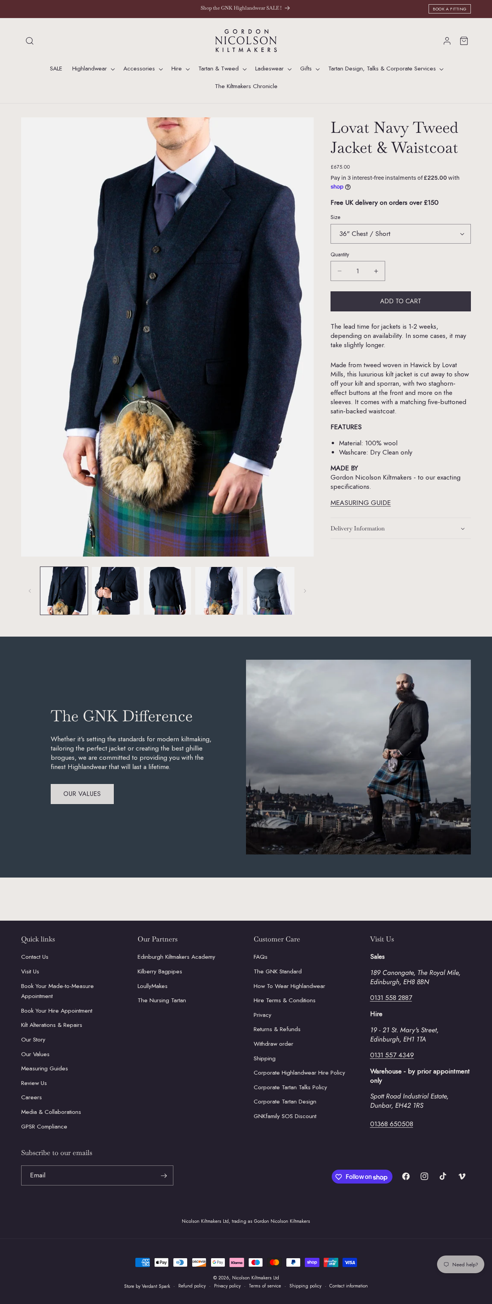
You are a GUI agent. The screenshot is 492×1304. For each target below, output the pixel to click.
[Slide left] (29, 590)
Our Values (82, 793)
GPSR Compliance (44, 1126)
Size (336, 217)
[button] (29, 40)
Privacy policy (227, 1285)
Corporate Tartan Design (285, 1102)
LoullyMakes (153, 986)
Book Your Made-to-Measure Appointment (57, 991)
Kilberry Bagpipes (160, 971)
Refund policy (192, 1285)
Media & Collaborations (51, 1112)
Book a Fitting (450, 9)
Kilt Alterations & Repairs (51, 1025)
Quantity (340, 254)
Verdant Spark (156, 1285)
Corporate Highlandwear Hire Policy (299, 1073)
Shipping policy (305, 1285)
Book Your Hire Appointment (56, 1010)
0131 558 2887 (391, 998)
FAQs (261, 957)
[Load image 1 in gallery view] (64, 591)
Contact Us (34, 957)
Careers (31, 1097)
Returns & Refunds (277, 1029)
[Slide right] (305, 590)
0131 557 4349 (392, 1055)
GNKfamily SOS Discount (285, 1116)
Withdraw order (273, 1044)
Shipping (265, 1058)
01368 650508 (391, 1124)
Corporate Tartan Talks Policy (290, 1087)
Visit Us (30, 971)
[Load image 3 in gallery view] (167, 591)
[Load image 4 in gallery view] (219, 591)
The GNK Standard (278, 971)
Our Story (33, 1039)
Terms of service (265, 1285)
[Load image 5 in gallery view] (271, 591)
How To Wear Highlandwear (289, 986)
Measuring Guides (44, 1069)
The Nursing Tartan (162, 1000)
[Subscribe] (164, 1176)
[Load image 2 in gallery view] (116, 591)
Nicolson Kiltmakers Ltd (255, 1277)
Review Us (34, 1083)
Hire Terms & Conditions (285, 1000)
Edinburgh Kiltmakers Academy (176, 957)
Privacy (262, 1015)
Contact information (348, 1285)
